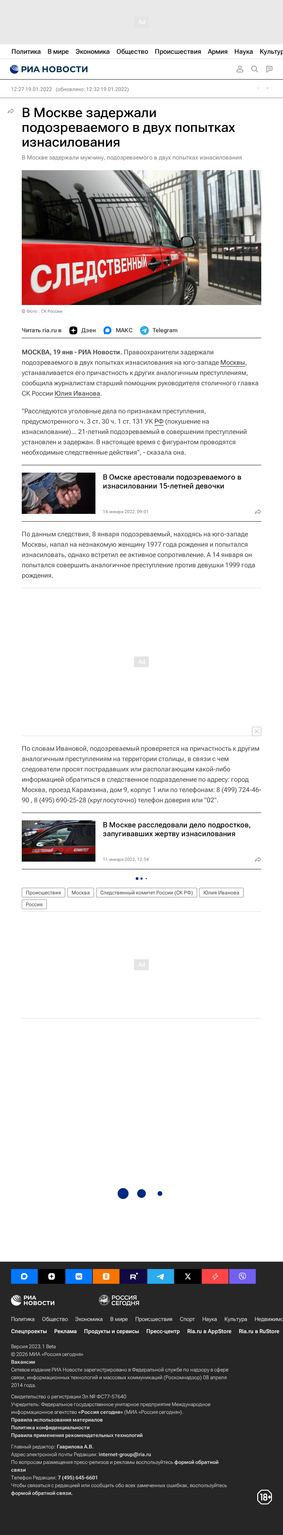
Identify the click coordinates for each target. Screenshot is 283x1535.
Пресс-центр (163, 1331)
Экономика (89, 1319)
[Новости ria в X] (188, 1276)
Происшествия (43, 893)
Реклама (65, 1331)
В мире (119, 1319)
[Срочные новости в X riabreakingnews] (215, 1276)
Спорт (187, 1319)
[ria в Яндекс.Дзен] (51, 1276)
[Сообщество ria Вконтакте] (79, 1276)
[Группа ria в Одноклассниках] (106, 1276)
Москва (80, 893)
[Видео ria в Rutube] (133, 1276)
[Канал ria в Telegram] (160, 1276)
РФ (159, 421)
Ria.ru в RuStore (259, 1331)
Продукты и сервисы (111, 1331)
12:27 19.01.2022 (31, 89)
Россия (34, 904)
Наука (209, 1319)
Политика (23, 1319)
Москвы (232, 362)
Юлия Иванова (77, 393)
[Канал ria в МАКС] (24, 1276)
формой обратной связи (41, 1493)
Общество (55, 1319)
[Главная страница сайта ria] (48, 69)
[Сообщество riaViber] (242, 1276)
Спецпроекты (29, 1331)
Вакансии (23, 1362)
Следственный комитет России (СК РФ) (146, 893)
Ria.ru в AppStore (209, 1331)
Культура (235, 1319)
